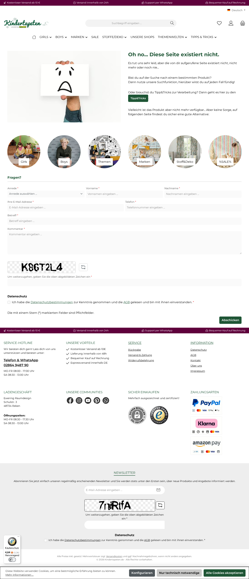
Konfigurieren (142, 573)
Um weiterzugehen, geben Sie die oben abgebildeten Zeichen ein (49, 276)
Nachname (172, 188)
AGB (126, 302)
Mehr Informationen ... (19, 574)
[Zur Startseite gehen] (26, 23)
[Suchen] (172, 23)
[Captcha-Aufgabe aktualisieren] (83, 267)
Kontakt (195, 360)
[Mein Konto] (231, 23)
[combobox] (126, 23)
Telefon (130, 201)
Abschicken (230, 320)
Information (201, 343)
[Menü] (18, 537)
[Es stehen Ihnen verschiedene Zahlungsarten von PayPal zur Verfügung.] (206, 405)
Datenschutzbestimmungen (52, 302)
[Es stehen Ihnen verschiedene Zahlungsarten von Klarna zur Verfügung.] (206, 425)
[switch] (12, 559)
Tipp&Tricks (138, 98)
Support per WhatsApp (158, 2)
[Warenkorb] (241, 23)
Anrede (12, 188)
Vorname (92, 188)
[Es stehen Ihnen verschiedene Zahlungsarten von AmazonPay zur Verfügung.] (206, 446)
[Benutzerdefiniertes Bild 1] (159, 415)
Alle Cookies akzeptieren (224, 573)
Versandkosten (114, 556)
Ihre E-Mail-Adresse (20, 201)
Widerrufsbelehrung (141, 360)
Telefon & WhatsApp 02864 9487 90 (21, 362)
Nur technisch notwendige (179, 573)
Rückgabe (134, 349)
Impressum (197, 371)
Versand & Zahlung (140, 355)
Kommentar (16, 229)
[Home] (34, 37)
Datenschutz (198, 349)
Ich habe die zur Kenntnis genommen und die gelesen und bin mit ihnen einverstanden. (103, 302)
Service (134, 343)
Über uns (196, 365)
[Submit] (158, 490)
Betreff (12, 215)
